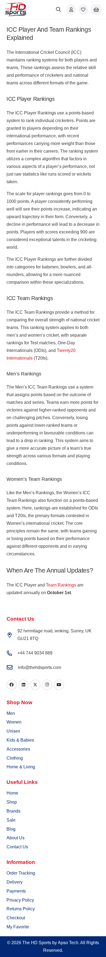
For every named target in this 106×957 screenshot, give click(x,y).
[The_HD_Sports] (15, 9)
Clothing (15, 758)
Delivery (15, 882)
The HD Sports (36, 942)
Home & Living (21, 767)
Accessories (18, 749)
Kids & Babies (20, 740)
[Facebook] (12, 685)
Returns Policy (21, 908)
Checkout (16, 917)
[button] (58, 9)
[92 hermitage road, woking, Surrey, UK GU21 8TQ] (12, 635)
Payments (16, 891)
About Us (15, 837)
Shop (12, 802)
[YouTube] (59, 685)
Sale (11, 820)
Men (11, 713)
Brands (13, 811)
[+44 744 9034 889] (12, 653)
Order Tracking (21, 873)
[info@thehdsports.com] (12, 668)
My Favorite (18, 927)
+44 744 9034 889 (34, 653)
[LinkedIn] (23, 685)
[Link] (71, 9)
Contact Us (17, 847)
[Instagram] (47, 685)
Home (12, 793)
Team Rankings (61, 585)
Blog (11, 829)
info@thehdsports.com (39, 667)
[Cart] (96, 9)
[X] (35, 685)
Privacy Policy (20, 900)
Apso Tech (68, 942)
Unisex (13, 731)
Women (14, 722)
